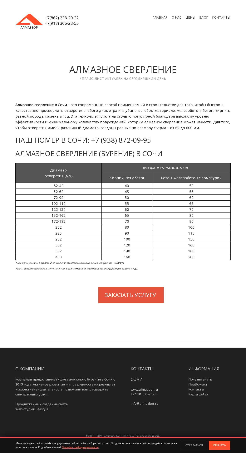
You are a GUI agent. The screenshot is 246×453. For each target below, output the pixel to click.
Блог (203, 17)
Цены (190, 17)
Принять (219, 445)
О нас (177, 17)
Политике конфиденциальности (80, 447)
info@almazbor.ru (145, 403)
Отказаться (194, 445)
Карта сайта (198, 394)
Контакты (221, 17)
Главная (160, 17)
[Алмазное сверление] (49, 22)
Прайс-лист (197, 384)
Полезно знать (200, 379)
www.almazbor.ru (144, 389)
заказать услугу (130, 295)
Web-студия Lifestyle (31, 409)
